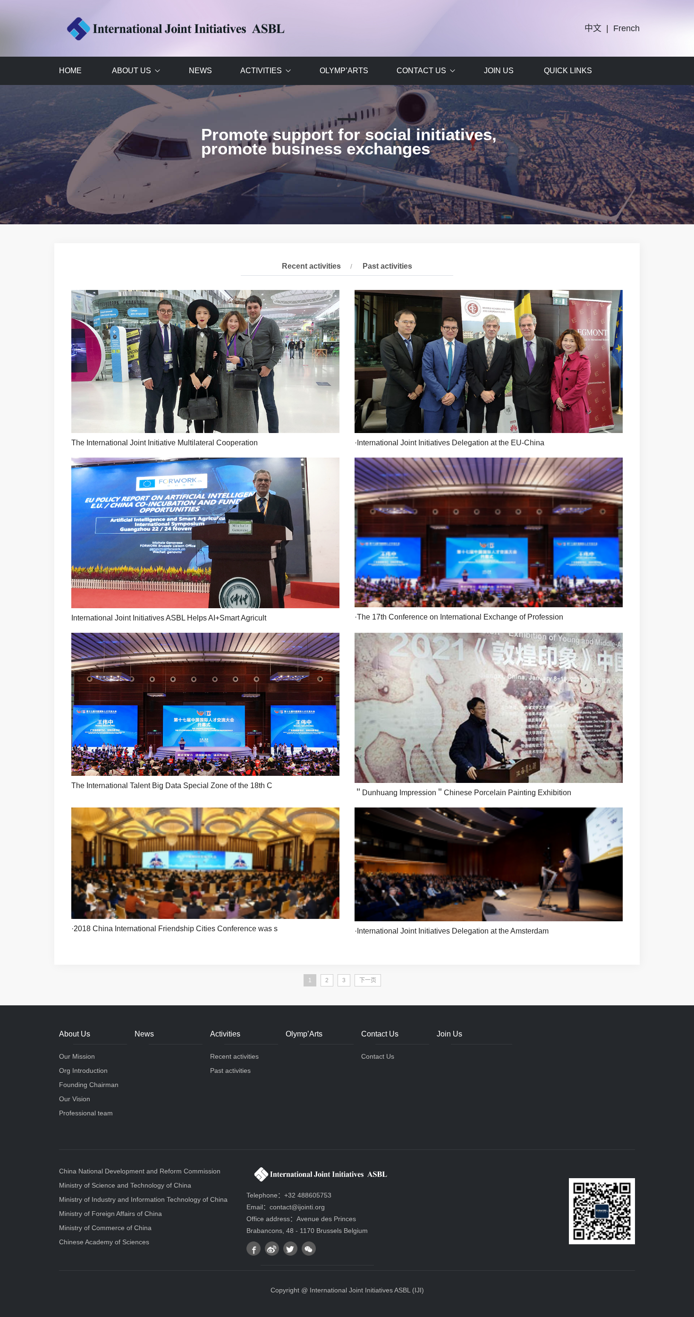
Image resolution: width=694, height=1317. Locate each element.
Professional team (86, 1113)
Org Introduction (83, 1070)
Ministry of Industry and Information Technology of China (143, 1199)
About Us (131, 71)
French (626, 28)
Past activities (387, 266)
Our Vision (74, 1099)
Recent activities (311, 266)
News (200, 71)
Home (70, 71)
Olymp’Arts (344, 71)
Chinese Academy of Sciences (104, 1242)
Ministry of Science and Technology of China (125, 1185)
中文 (592, 28)
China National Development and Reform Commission (139, 1171)
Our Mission (77, 1056)
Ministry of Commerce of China (105, 1228)
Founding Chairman (88, 1084)
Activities (261, 71)
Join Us (499, 71)
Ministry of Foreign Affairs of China (110, 1213)
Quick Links (568, 71)
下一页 (367, 980)
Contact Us (421, 71)
